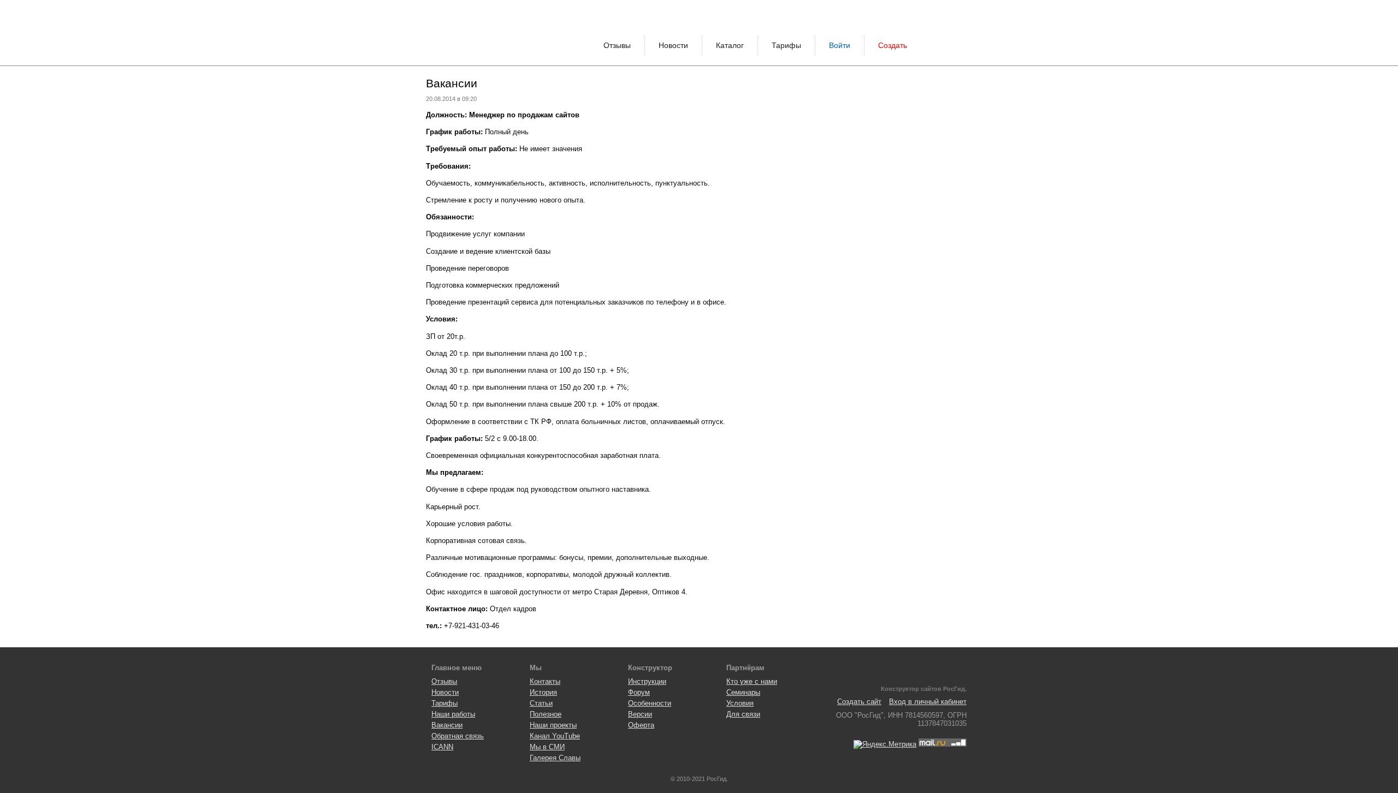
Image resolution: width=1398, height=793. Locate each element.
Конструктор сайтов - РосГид (467, 32)
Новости (673, 45)
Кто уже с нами (751, 681)
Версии (640, 714)
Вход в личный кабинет (928, 701)
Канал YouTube (555, 736)
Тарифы (786, 45)
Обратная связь (457, 736)
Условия (740, 703)
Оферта (641, 725)
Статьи (541, 703)
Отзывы (617, 45)
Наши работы (453, 714)
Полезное (545, 714)
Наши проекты (553, 725)
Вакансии (447, 725)
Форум (639, 692)
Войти (839, 45)
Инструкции (647, 681)
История (543, 692)
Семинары (743, 692)
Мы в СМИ (547, 747)
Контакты (545, 681)
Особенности (649, 703)
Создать (892, 45)
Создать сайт (859, 701)
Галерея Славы (555, 758)
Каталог (730, 45)
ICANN (442, 747)
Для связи (743, 714)
